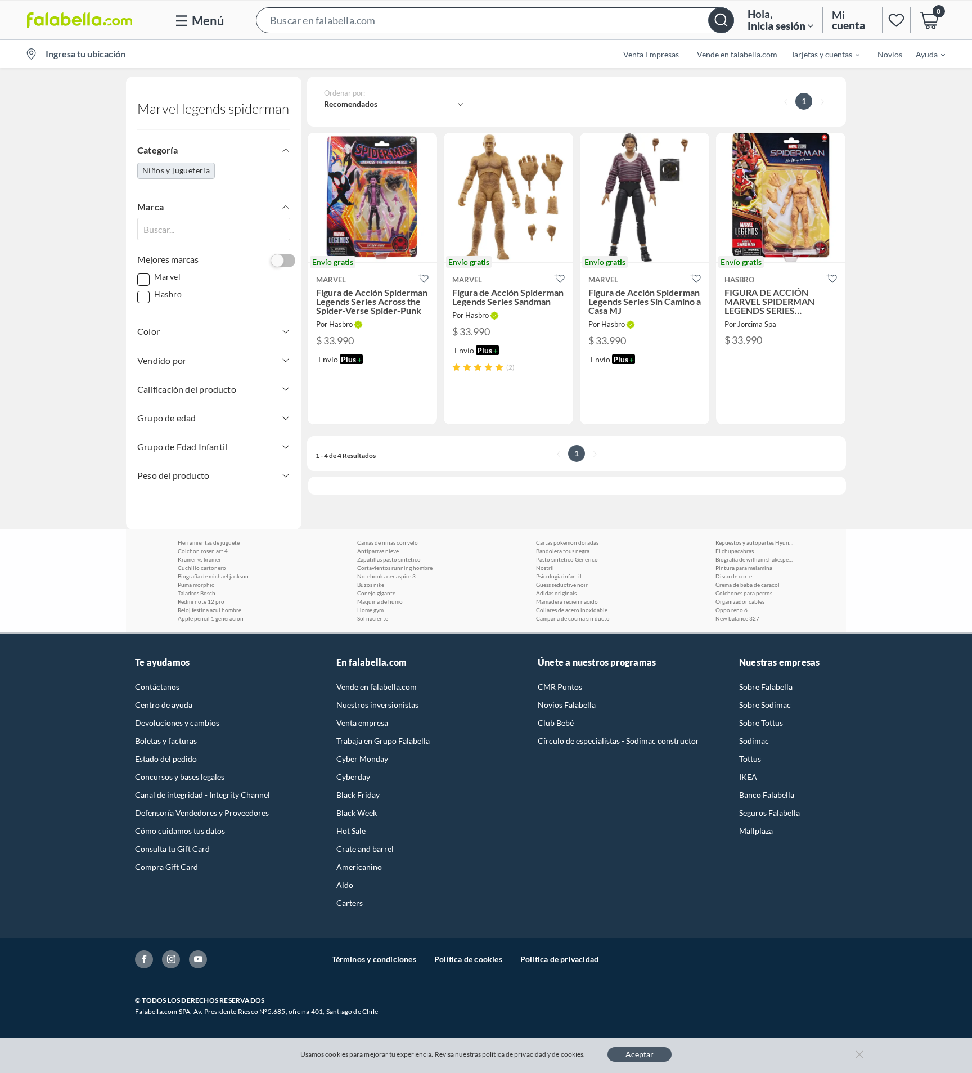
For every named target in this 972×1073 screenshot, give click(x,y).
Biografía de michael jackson (213, 576)
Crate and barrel (365, 849)
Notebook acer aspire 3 (386, 576)
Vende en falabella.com (376, 687)
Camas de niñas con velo (387, 542)
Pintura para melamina (744, 567)
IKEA (748, 777)
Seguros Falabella (769, 813)
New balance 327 (737, 618)
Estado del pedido (166, 759)
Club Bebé (556, 723)
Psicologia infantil (559, 576)
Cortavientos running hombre (395, 567)
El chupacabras (735, 550)
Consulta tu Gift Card (172, 849)
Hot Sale (351, 831)
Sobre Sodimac (765, 705)
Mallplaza (756, 831)
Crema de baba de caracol (748, 584)
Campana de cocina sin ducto (573, 618)
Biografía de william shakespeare (755, 559)
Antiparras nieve (378, 550)
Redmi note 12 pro (201, 601)
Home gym (370, 610)
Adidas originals (556, 593)
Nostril (545, 567)
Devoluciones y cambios (177, 723)
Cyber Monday (362, 759)
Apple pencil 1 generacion (211, 618)
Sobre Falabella (766, 687)
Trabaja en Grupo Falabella (383, 741)
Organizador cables (740, 601)
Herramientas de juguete (209, 542)
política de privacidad (514, 1054)
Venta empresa (362, 723)
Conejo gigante (376, 593)
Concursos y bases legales (179, 777)
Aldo (344, 885)
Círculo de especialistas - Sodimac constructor (618, 741)
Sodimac (754, 741)
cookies (572, 1054)
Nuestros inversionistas (377, 705)
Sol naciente (372, 618)
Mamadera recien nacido (567, 601)
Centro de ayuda (163, 705)
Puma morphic (196, 584)
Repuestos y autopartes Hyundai (755, 542)
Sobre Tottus (761, 723)
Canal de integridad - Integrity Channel (202, 795)
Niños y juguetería (176, 170)
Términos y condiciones (374, 959)
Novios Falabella (567, 705)
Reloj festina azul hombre (209, 610)
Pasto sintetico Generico (567, 559)
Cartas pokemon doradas (567, 542)
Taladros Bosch (196, 593)
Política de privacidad (559, 959)
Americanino (359, 867)
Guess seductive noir (562, 584)
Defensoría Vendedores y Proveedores (202, 813)
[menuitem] (818, 54)
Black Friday (358, 795)
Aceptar (640, 1054)
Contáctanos (157, 687)
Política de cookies (468, 959)
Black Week (356, 813)
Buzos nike (370, 584)
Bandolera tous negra (563, 550)
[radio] (456, 367)
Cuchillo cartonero (202, 567)
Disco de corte (734, 576)
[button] (495, 20)
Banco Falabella (766, 795)
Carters (349, 903)
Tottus (750, 759)
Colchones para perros (744, 593)
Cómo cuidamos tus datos (180, 831)
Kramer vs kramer (199, 559)
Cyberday (353, 777)
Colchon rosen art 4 (203, 550)
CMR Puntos (560, 687)
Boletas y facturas (166, 741)
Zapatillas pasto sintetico (389, 559)
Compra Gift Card (166, 867)
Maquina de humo (380, 601)
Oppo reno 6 (732, 610)
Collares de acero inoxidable (572, 610)
